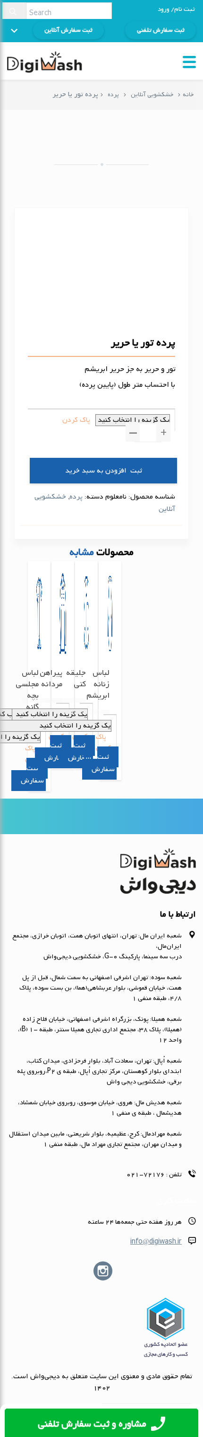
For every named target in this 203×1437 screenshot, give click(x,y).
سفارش (32, 780)
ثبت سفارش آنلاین (68, 30)
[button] (163, 432)
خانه (188, 95)
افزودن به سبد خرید (96, 470)
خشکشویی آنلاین (152, 95)
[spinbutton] (148, 432)
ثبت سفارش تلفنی (161, 30)
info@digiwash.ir (156, 1242)
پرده (113, 95)
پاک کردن (76, 420)
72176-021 (146, 1174)
